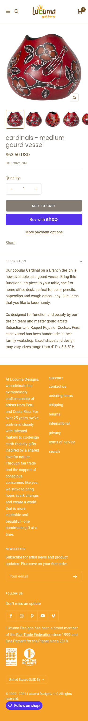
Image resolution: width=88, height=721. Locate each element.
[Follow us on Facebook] (11, 616)
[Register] (75, 576)
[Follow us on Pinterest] (32, 616)
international (59, 423)
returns (54, 414)
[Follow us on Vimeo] (53, 616)
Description (16, 261)
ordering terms (61, 395)
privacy (55, 433)
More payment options (44, 232)
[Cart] (79, 11)
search (54, 451)
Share (10, 242)
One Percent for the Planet (27, 641)
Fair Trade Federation (33, 634)
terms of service (62, 442)
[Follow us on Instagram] (21, 616)
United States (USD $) (24, 679)
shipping (56, 405)
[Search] (17, 11)
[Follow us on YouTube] (42, 616)
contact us (57, 386)
